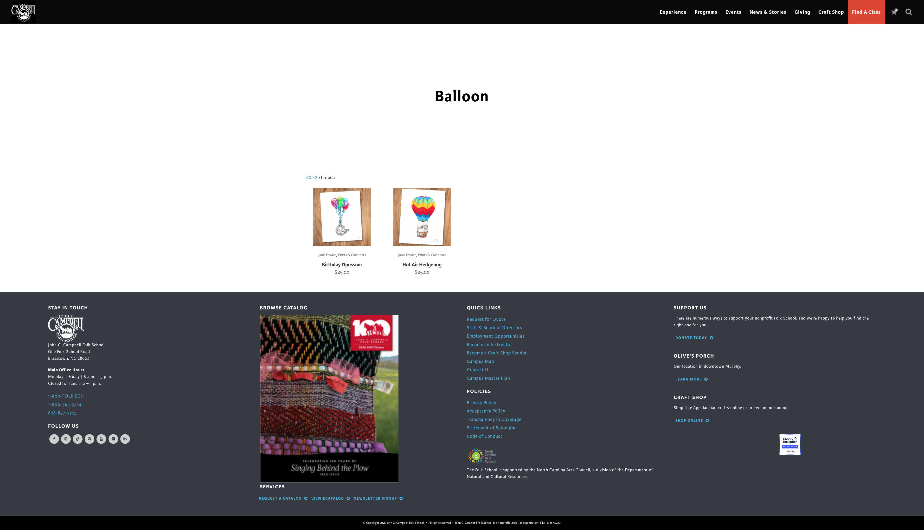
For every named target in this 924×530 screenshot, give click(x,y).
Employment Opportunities (496, 336)
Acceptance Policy (486, 411)
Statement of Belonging (492, 428)
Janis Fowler (327, 255)
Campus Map (480, 361)
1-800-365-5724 (64, 404)
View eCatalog (327, 498)
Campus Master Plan (488, 378)
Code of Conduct (484, 436)
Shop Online (689, 421)
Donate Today (691, 338)
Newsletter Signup (375, 498)
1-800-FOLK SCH (66, 396)
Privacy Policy (481, 402)
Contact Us (479, 370)
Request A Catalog (280, 498)
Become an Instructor (489, 344)
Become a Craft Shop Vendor (497, 353)
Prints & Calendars (352, 255)
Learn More (688, 379)
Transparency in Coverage (494, 419)
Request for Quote (486, 319)
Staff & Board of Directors (494, 327)
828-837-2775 (62, 413)
